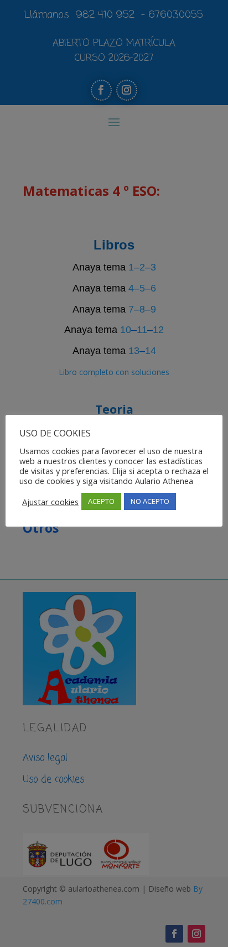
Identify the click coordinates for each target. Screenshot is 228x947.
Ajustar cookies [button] (50, 502)
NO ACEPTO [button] (150, 501)
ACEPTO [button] (101, 501)
